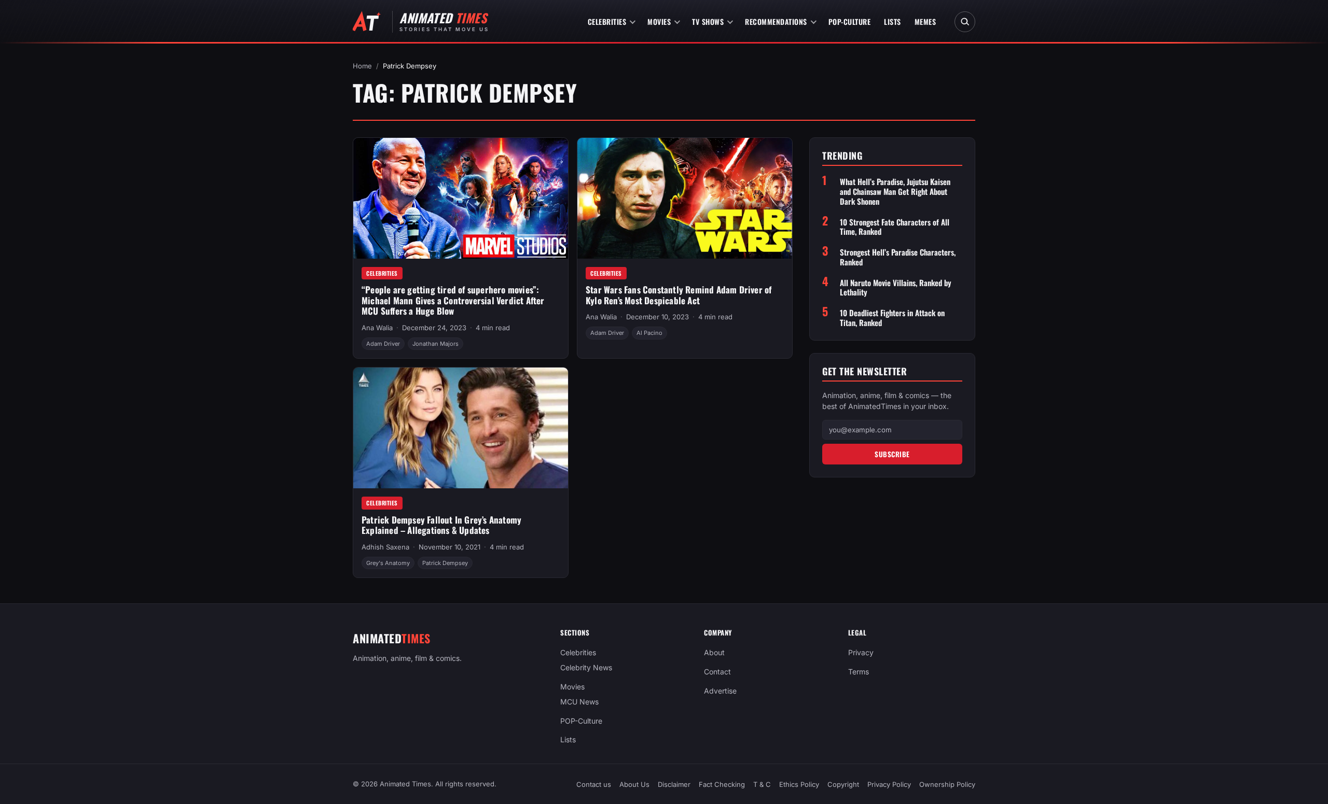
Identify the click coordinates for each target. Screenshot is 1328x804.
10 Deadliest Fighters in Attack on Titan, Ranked (892, 318)
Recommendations (776, 21)
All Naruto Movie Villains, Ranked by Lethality (895, 288)
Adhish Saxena (385, 547)
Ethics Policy (799, 784)
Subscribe (892, 454)
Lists (892, 21)
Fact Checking (722, 784)
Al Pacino (649, 332)
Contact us (593, 784)
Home (362, 66)
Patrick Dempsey (445, 563)
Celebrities (607, 21)
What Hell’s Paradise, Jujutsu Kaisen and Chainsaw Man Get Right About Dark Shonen (895, 191)
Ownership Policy (947, 784)
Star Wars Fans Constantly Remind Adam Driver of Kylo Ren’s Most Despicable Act (678, 295)
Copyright (843, 784)
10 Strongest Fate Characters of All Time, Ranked (894, 227)
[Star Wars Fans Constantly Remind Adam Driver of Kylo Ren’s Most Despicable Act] (684, 198)
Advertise (720, 690)
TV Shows (708, 21)
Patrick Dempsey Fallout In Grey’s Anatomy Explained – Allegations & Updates (441, 525)
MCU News (579, 701)
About (714, 652)
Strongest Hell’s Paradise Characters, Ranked (898, 257)
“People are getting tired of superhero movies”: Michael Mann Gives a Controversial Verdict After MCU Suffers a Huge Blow (453, 300)
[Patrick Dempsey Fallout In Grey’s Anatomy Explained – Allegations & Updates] (460, 428)
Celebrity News (586, 667)
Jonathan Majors (435, 343)
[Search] (965, 21)
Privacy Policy (889, 784)
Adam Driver (383, 343)
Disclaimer (674, 784)
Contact (717, 671)
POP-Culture (849, 21)
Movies (659, 21)
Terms (858, 671)
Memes (925, 21)
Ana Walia (377, 327)
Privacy (861, 652)
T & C (762, 784)
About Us (634, 784)
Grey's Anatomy (388, 563)
